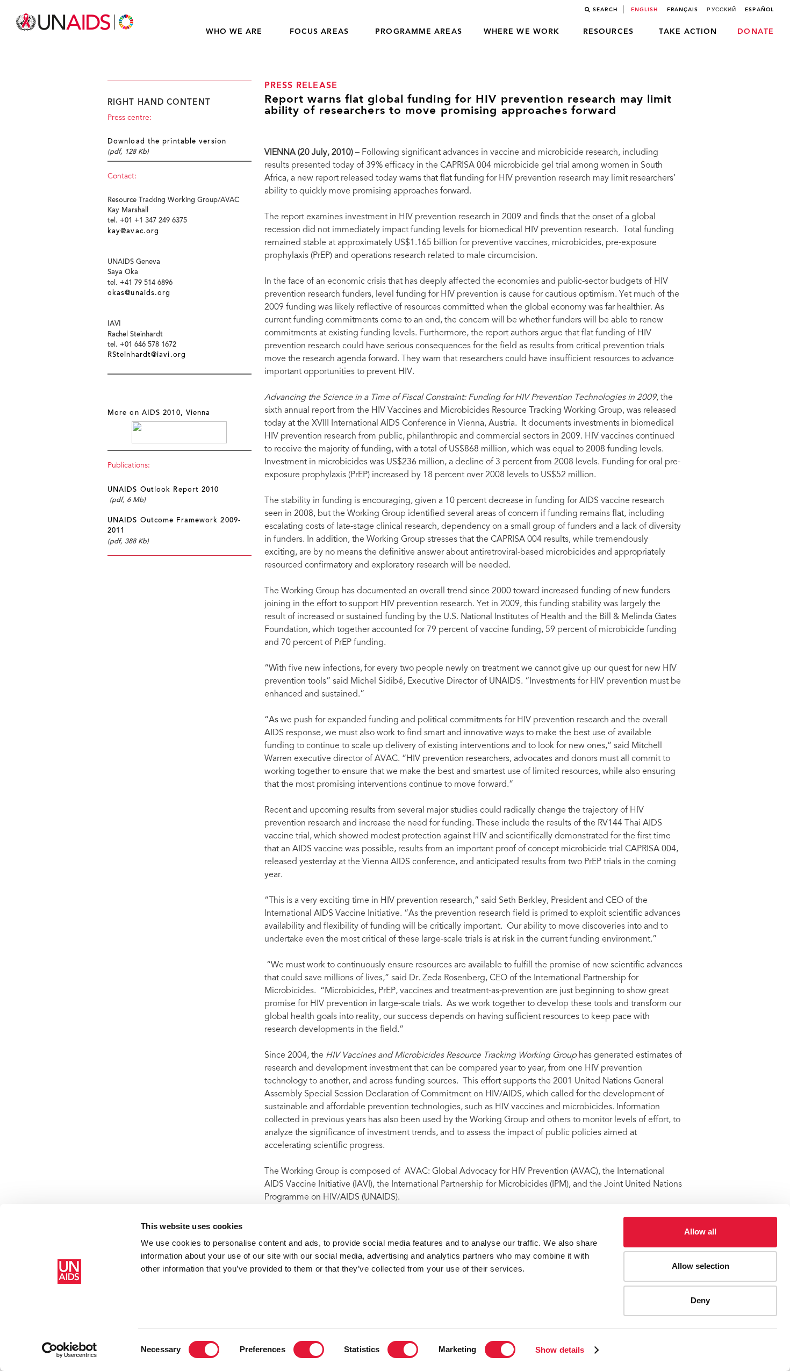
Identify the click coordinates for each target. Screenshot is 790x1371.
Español (759, 9)
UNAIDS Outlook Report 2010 (163, 490)
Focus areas (319, 31)
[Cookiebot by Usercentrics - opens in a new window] (70, 1350)
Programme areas (418, 31)
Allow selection (700, 1265)
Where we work (521, 31)
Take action (688, 31)
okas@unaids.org (139, 293)
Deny (700, 1300)
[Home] (75, 22)
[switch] (308, 1349)
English (644, 9)
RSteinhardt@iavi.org (146, 355)
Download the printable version (166, 142)
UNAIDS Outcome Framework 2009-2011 (174, 526)
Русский (721, 9)
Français (683, 9)
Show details (559, 1349)
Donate (755, 31)
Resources (608, 31)
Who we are (234, 31)
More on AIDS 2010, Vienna (159, 413)
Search (605, 9)
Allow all (700, 1231)
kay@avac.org (133, 231)
